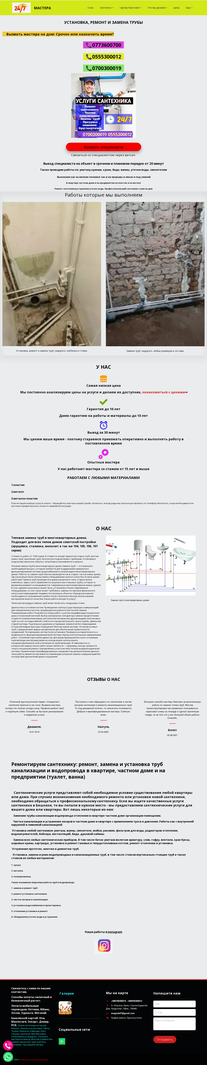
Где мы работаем (129, 7)
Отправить (165, 1039)
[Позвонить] (8, 1046)
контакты (105, 7)
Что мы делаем (156, 7)
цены (177, 7)
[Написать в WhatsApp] (8, 1057)
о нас (90, 7)
